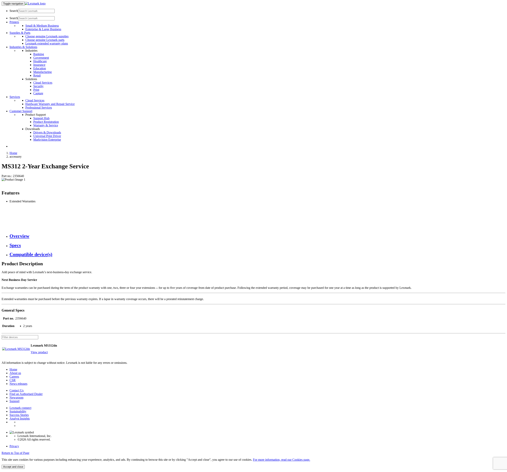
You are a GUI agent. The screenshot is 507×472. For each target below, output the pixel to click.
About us (15, 373)
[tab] (257, 236)
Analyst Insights (20, 418)
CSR (13, 380)
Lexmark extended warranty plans (46, 43)
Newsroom (16, 397)
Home (13, 153)
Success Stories (19, 415)
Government (41, 57)
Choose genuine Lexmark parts (44, 40)
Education (39, 68)
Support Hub (41, 118)
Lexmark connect (20, 407)
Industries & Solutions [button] (23, 47)
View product (39, 352)
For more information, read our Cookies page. (281, 459)
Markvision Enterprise (47, 139)
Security (38, 86)
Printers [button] (14, 22)
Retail (37, 75)
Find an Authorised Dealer (26, 394)
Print (36, 89)
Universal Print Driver (47, 136)
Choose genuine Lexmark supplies (47, 36)
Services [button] (15, 97)
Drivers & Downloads (47, 132)
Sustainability (18, 411)
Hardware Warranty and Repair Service (50, 104)
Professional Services (38, 107)
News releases (18, 383)
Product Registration (46, 121)
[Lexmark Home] (35, 3)
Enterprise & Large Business (43, 29)
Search (14, 10)
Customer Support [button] (21, 111)
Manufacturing (42, 72)
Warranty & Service (45, 125)
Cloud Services (42, 82)
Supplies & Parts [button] (20, 32)
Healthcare (40, 61)
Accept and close (13, 466)
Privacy (14, 446)
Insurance (39, 64)
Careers (14, 376)
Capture (38, 93)
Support (14, 401)
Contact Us (17, 390)
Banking (38, 54)
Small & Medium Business (42, 25)
